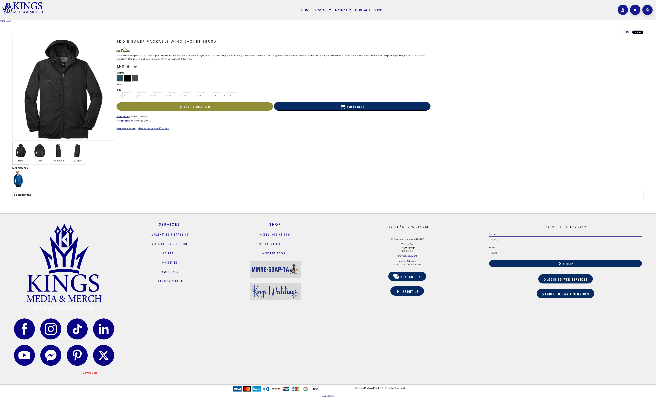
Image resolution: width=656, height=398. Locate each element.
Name (492, 234)
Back (39, 160)
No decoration (125, 120)
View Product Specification (153, 128)
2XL (195, 95)
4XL (225, 95)
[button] (322, 10)
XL (181, 95)
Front (20, 160)
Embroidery (123, 116)
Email (492, 247)
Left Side (77, 160)
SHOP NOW (5, 21)
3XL (210, 95)
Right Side (58, 160)
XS (121, 95)
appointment (410, 255)
